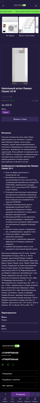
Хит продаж (10, 35)
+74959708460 (10, 352)
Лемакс (5, 112)
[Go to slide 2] (19, 83)
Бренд (4, 109)
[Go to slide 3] (20, 83)
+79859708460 (10, 359)
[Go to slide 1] (17, 83)
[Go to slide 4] (22, 83)
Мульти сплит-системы (27, 35)
